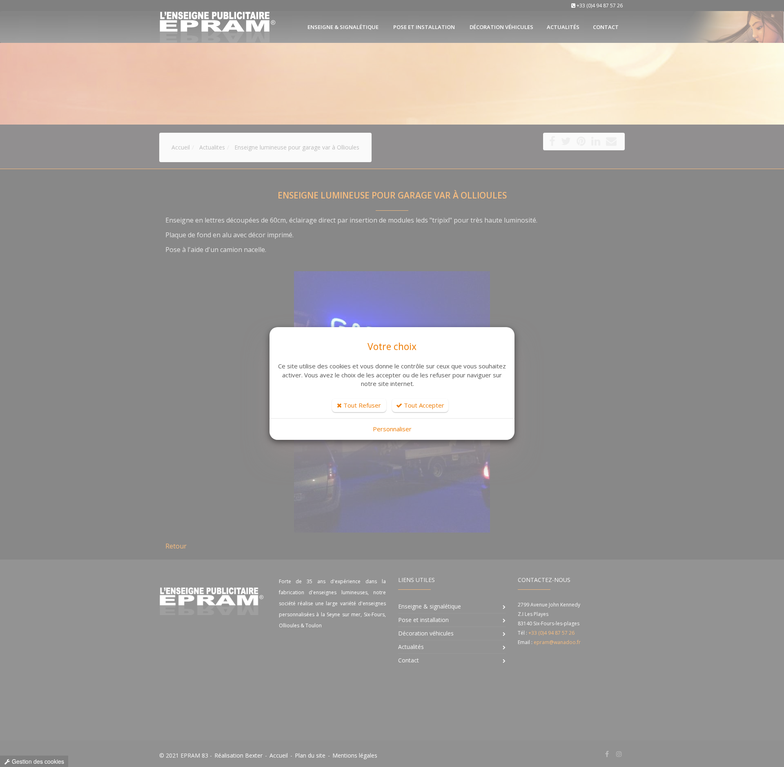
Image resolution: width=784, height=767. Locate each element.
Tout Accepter (423, 405)
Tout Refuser (361, 405)
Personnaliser (392, 429)
